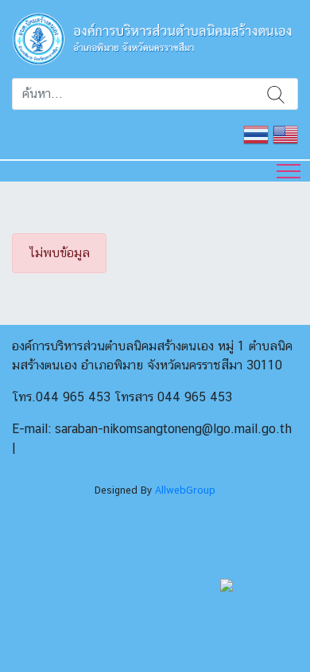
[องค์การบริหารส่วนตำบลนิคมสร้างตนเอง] (155, 37)
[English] (285, 133)
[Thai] (256, 133)
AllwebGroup (185, 490)
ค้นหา (275, 94)
